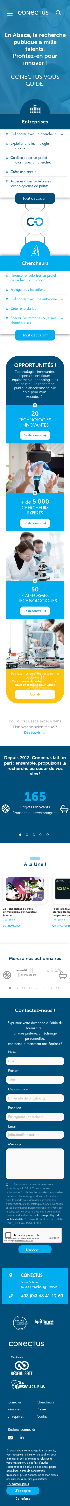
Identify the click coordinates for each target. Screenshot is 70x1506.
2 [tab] (27, 834)
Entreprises (16, 1416)
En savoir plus (18, 1484)
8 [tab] (57, 988)
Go (33, 694)
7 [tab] (51, 988)
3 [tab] (34, 834)
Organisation (18, 1089)
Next (64, 808)
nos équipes (51, 1044)
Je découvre (33, 435)
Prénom (13, 1070)
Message (14, 1144)
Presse (41, 1409)
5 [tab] (47, 834)
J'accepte (23, 1490)
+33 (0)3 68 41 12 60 (42, 1296)
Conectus (14, 1402)
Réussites (14, 1409)
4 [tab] (40, 834)
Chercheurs (45, 1402)
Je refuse (23, 1498)
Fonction (14, 1108)
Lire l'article (9, 919)
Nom (12, 1052)
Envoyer (32, 1249)
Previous (5, 808)
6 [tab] (44, 988)
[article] (25, 901)
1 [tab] (20, 834)
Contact (42, 1416)
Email (12, 1126)
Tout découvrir (35, 198)
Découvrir (32, 732)
